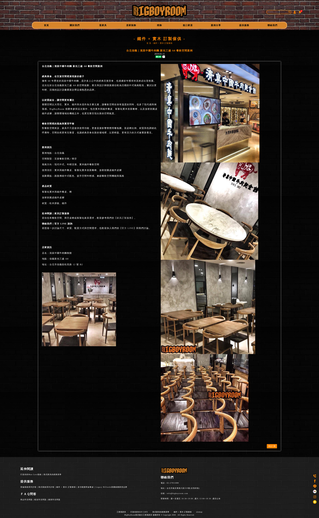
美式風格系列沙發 (46, 487)
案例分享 (216, 25)
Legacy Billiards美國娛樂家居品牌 (111, 487)
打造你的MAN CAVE (139, 512)
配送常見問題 (40, 500)
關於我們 (75, 25)
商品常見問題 (26, 500)
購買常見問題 (54, 500)
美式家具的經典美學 (52, 474)
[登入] (295, 12)
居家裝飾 (131, 25)
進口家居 (188, 25)
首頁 (46, 25)
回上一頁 (271, 446)
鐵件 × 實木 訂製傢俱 (163, 43)
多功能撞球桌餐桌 (86, 487)
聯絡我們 (273, 25)
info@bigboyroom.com (177, 493)
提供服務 (244, 25)
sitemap (199, 512)
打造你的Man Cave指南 (30, 474)
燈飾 (159, 25)
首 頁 (149, 43)
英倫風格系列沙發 (28, 487)
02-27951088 (173, 483)
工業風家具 (121, 512)
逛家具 (103, 25)
